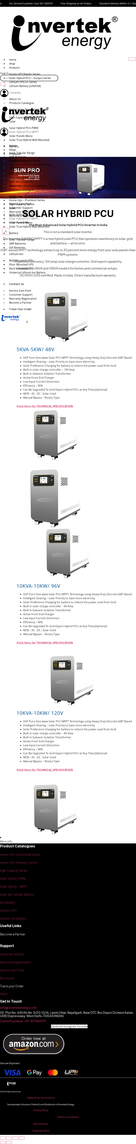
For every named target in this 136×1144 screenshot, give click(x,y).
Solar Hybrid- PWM (13, 878)
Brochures (7, 978)
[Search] (3, 84)
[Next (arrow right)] (9, 1142)
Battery (13, 233)
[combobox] (29, 78)
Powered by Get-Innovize (41, 1097)
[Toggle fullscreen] (9, 1138)
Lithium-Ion (16, 254)
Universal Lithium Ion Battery (27, 272)
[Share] (15, 1138)
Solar (12, 208)
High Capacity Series (21, 204)
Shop (12, 63)
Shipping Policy (40, 1130)
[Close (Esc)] (22, 1138)
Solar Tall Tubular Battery (17, 894)
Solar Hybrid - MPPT (13, 886)
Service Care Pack (12, 970)
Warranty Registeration (15, 962)
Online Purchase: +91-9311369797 (23, 1021)
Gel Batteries (17, 247)
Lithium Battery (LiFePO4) (25, 86)
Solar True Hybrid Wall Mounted (29, 140)
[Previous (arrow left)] (3, 1142)
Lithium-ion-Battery (13, 918)
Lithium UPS (8, 910)
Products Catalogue (21, 189)
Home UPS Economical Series (20, 855)
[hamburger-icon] (132, 59)
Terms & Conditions (68, 1117)
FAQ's (3, 994)
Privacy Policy (40, 1110)
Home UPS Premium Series (18, 863)
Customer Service (12, 954)
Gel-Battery (7, 902)
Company (15, 92)
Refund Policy (40, 1123)
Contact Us (16, 284)
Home (12, 59)
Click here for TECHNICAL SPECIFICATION (45, 406)
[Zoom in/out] (3, 1138)
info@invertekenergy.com (18, 1007)
